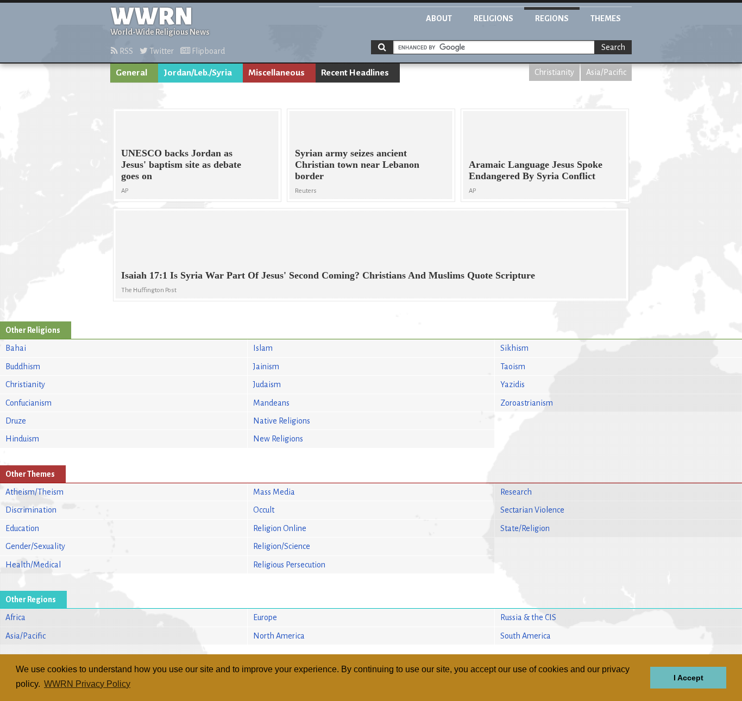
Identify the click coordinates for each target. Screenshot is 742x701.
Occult (263, 510)
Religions (493, 18)
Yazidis (512, 384)
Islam (263, 348)
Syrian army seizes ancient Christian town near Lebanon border (357, 164)
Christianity (554, 72)
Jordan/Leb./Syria (198, 73)
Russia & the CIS (528, 617)
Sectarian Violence (532, 510)
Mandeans (271, 403)
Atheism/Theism (34, 492)
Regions (552, 18)
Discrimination (30, 510)
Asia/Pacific (606, 72)
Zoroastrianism (526, 403)
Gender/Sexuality (35, 546)
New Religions (278, 438)
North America (279, 635)
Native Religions (281, 420)
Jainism (266, 366)
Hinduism (22, 438)
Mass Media (274, 492)
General (131, 73)
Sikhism (514, 348)
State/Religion (525, 528)
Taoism (512, 366)
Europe (265, 617)
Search (613, 47)
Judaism (267, 384)
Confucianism (28, 403)
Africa (15, 617)
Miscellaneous (276, 73)
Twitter (161, 51)
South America (525, 635)
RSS (125, 51)
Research (516, 492)
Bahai (15, 348)
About (439, 18)
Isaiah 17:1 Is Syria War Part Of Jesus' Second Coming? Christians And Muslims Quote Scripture (328, 275)
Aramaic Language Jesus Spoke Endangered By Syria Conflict (535, 170)
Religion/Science (281, 546)
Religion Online (279, 528)
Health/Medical (33, 564)
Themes (605, 18)
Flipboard (207, 51)
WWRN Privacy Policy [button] (87, 684)
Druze (15, 420)
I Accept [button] (688, 677)
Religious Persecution (289, 564)
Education (22, 528)
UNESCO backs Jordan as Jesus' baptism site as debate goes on (181, 164)
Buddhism (22, 366)
